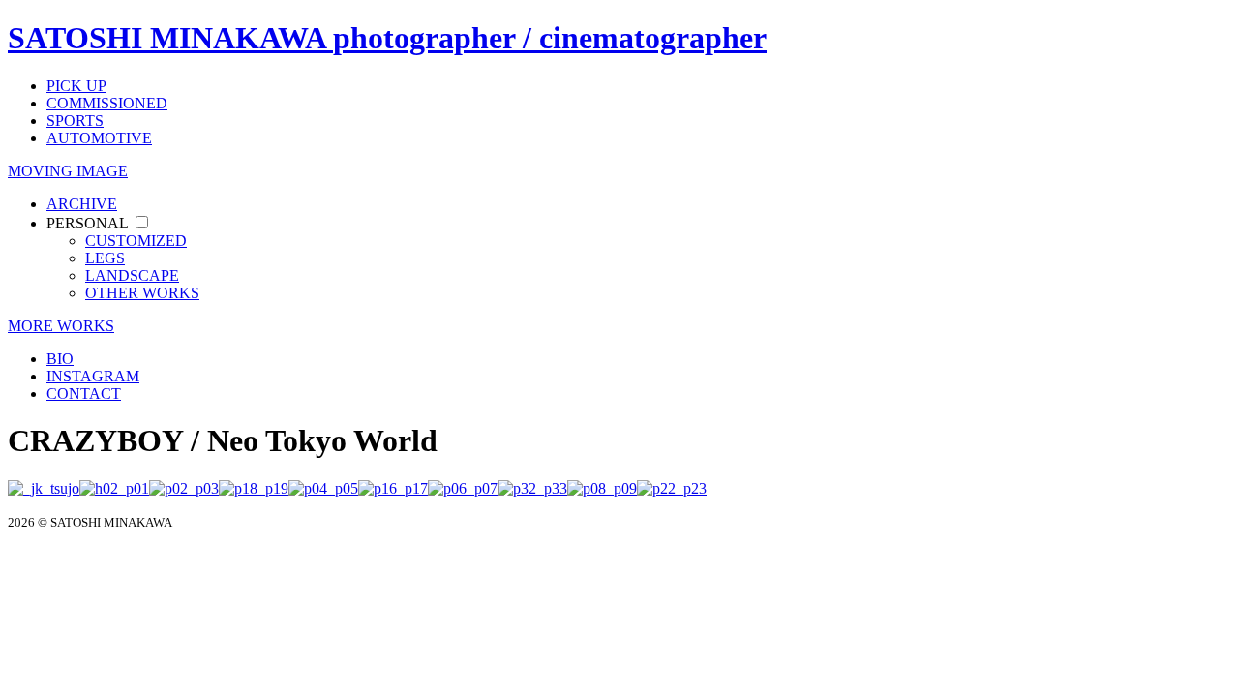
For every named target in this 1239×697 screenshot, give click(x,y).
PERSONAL (87, 223)
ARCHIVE (81, 204)
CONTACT (83, 393)
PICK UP (76, 85)
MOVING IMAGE (68, 171)
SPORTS (75, 120)
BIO (60, 358)
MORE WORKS (61, 326)
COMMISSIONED (106, 103)
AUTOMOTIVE (99, 138)
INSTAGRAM (92, 376)
